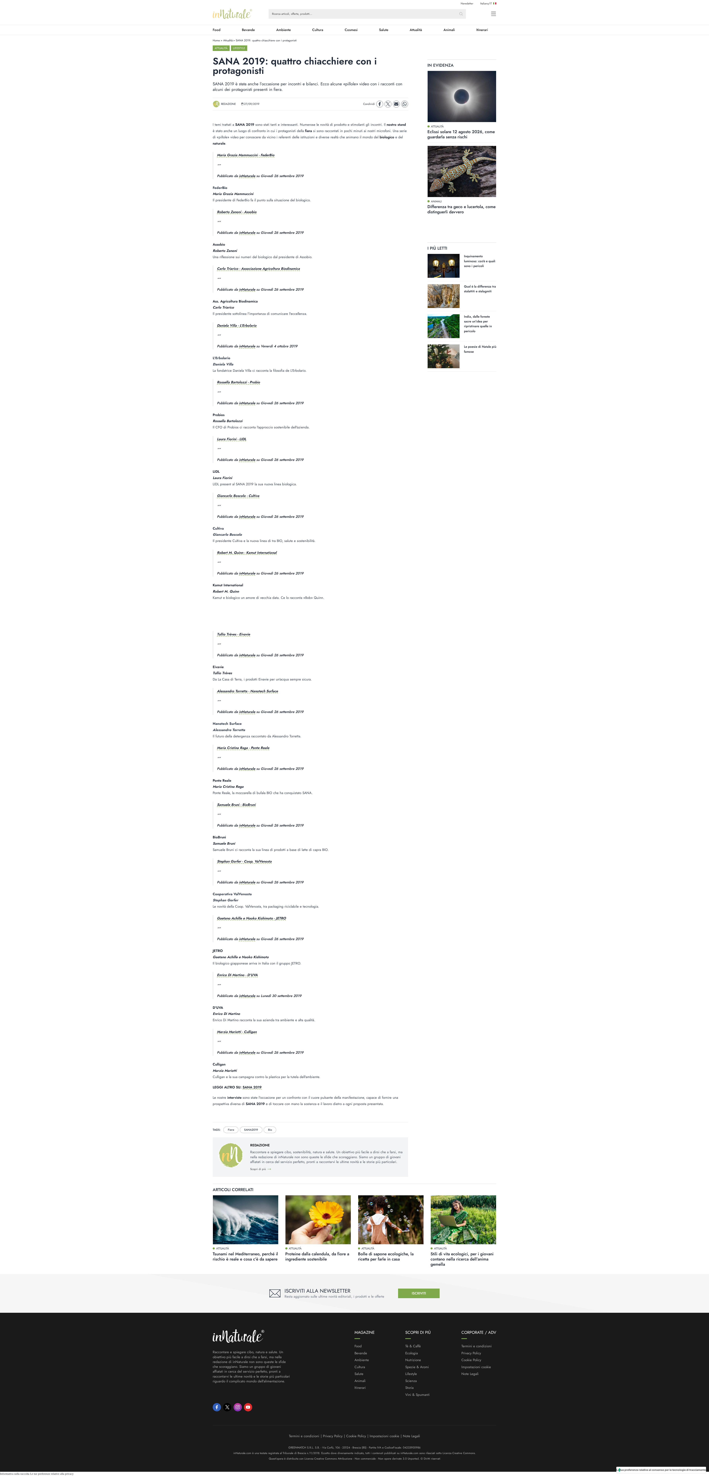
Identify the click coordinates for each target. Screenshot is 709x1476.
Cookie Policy (471, 1359)
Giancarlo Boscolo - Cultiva (238, 495)
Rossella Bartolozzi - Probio (238, 382)
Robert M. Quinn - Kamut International (247, 552)
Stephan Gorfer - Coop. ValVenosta (244, 861)
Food (216, 30)
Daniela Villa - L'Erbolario (236, 325)
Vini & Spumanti (417, 1394)
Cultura (317, 30)
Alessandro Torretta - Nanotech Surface (247, 691)
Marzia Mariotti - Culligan (237, 1031)
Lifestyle (239, 48)
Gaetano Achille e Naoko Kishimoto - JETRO (251, 918)
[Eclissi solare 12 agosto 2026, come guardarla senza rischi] (461, 96)
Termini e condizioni (476, 1346)
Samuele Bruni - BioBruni (236, 804)
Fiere (231, 1130)
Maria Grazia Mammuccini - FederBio (245, 155)
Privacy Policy (471, 1353)
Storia (409, 1387)
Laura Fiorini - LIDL (231, 439)
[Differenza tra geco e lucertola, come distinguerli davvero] (461, 171)
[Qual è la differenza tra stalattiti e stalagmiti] (443, 296)
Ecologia (411, 1353)
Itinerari (482, 30)
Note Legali (470, 1373)
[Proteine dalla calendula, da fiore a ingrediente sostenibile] (318, 1219)
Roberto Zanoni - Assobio (236, 211)
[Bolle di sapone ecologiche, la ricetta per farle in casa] (391, 1219)
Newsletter (467, 3)
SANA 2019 (252, 1087)
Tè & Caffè (413, 1346)
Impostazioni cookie (476, 1366)
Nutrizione (413, 1360)
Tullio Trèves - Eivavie (233, 634)
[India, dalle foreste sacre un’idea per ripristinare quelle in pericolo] (443, 326)
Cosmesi (351, 30)
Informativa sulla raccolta (14, 1473)
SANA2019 (251, 1130)
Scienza (411, 1380)
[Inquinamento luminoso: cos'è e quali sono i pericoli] (443, 266)
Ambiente (283, 30)
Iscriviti (419, 1293)
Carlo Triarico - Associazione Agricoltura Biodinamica (258, 268)
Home (216, 40)
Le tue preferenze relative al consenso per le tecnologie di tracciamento (661, 1469)
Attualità (416, 30)
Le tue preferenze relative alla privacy (52, 1473)
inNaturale (247, 175)
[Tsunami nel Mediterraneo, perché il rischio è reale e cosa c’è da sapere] (245, 1219)
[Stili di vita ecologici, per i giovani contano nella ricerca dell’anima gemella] (463, 1219)
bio (270, 1130)
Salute (383, 30)
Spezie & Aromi (417, 1367)
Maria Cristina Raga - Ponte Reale (243, 747)
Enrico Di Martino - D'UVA (237, 974)
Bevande (248, 30)
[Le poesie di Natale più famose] (443, 356)
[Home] (232, 13)
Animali (449, 30)
